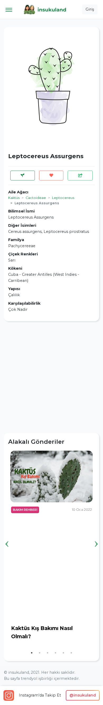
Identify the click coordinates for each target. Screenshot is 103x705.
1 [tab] (31, 652)
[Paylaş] (80, 175)
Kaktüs (14, 198)
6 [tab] (71, 652)
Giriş (90, 9)
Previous (7, 535)
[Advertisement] (51, 377)
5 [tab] (63, 652)
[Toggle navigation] (8, 9)
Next (96, 535)
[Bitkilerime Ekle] (22, 175)
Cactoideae (36, 198)
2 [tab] (39, 652)
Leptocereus (63, 198)
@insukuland (82, 695)
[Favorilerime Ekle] (51, 175)
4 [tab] (55, 652)
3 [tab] (47, 652)
